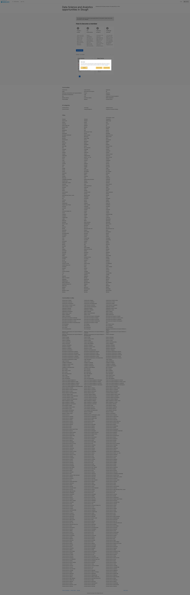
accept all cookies (106, 67)
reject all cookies (99, 67)
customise (84, 67)
